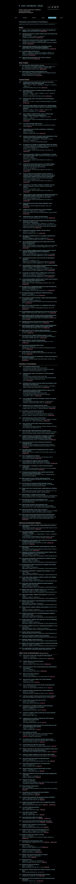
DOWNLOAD (42, 133)
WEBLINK (29, 126)
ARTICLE (51, 317)
